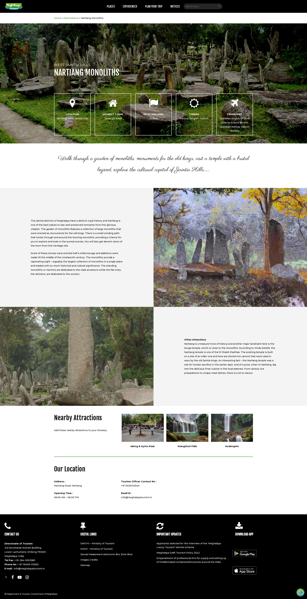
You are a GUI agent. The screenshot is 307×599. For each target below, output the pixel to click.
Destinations (71, 18)
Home (57, 18)
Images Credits (89, 559)
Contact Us (11, 534)
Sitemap (85, 565)
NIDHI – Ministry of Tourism (96, 548)
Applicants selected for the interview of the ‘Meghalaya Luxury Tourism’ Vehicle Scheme (189, 545)
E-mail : (9, 568)
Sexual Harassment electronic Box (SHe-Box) (106, 554)
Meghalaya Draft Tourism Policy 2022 (178, 552)
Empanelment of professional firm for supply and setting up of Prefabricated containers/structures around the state (191, 560)
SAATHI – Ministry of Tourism (97, 543)
